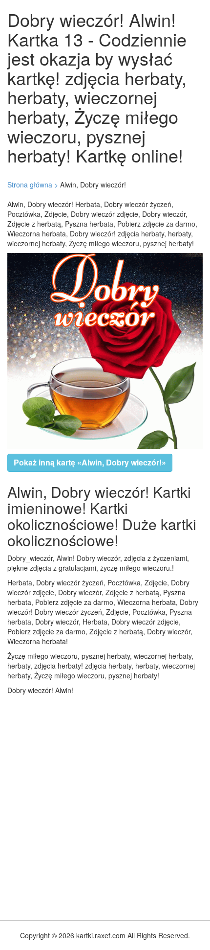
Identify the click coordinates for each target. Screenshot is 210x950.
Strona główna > (32, 184)
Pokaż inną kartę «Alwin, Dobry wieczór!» (90, 462)
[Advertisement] (105, 805)
